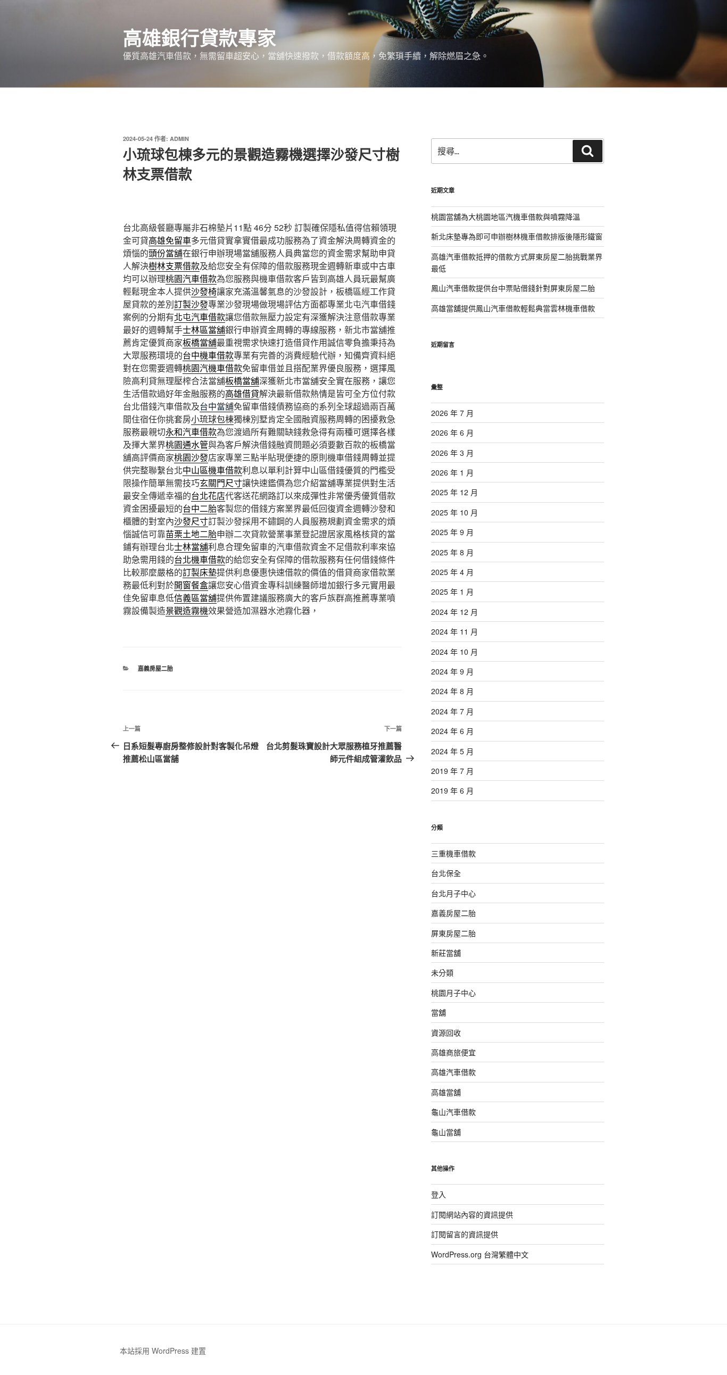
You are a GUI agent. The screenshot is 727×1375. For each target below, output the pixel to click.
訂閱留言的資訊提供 (464, 1234)
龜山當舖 (446, 1132)
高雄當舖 (446, 1092)
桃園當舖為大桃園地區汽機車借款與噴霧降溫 (505, 216)
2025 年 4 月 (452, 571)
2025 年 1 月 (452, 591)
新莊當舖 (446, 952)
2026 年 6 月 (452, 432)
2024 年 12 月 (454, 611)
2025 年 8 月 (452, 552)
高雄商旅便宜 (453, 1052)
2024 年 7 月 (452, 711)
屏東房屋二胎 (453, 933)
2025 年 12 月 (454, 492)
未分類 (442, 972)
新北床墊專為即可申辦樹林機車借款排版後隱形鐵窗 (516, 236)
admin (179, 139)
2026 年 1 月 (452, 472)
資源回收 (446, 1032)
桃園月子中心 (453, 992)
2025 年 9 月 (452, 532)
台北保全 (446, 873)
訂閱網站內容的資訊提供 (472, 1214)
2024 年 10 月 (454, 651)
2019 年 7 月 (452, 770)
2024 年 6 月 (452, 731)
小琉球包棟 (212, 419)
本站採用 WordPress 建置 (163, 1350)
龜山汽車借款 (453, 1111)
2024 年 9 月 (452, 671)
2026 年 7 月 (452, 412)
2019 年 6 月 (452, 790)
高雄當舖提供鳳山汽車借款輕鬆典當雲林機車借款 (513, 308)
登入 (438, 1194)
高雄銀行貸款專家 (199, 37)
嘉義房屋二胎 (155, 668)
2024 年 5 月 (452, 751)
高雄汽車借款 (453, 1071)
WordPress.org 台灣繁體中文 (479, 1254)
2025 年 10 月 (454, 512)
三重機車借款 (453, 853)
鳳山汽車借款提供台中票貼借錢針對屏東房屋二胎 (513, 287)
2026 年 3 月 (452, 452)
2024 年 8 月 (452, 691)
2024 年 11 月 (454, 631)
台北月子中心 (453, 893)
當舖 (438, 1012)
